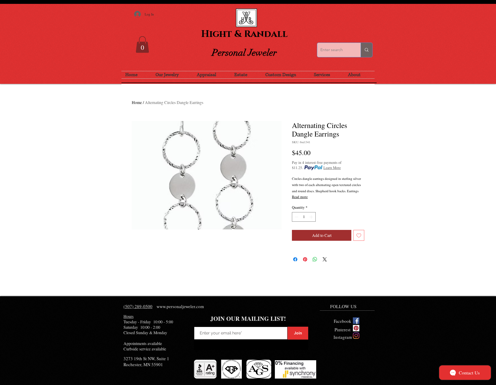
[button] (142, 44)
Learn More (332, 167)
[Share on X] (325, 259)
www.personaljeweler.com (180, 306)
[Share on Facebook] (295, 259)
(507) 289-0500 (137, 306)
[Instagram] (356, 335)
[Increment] (311, 216)
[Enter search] (366, 50)
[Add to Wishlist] (358, 235)
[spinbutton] (303, 216)
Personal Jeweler (244, 52)
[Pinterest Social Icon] (356, 328)
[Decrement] (296, 216)
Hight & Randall (244, 34)
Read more (300, 196)
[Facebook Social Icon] (356, 320)
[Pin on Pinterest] (305, 259)
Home (137, 102)
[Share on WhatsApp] (315, 259)
